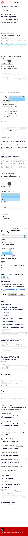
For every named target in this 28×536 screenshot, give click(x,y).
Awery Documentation (17, 2)
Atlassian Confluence (10, 534)
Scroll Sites (3, 534)
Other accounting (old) (14, 6)
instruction (10, 504)
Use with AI (5, 10)
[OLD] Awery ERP (4, 6)
